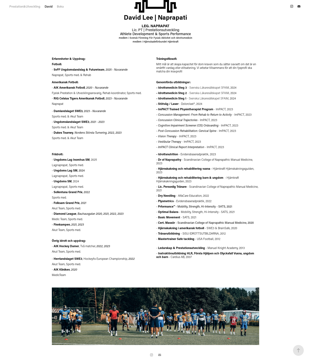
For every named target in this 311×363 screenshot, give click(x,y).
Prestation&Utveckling (24, 6)
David (49, 6)
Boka (60, 6)
